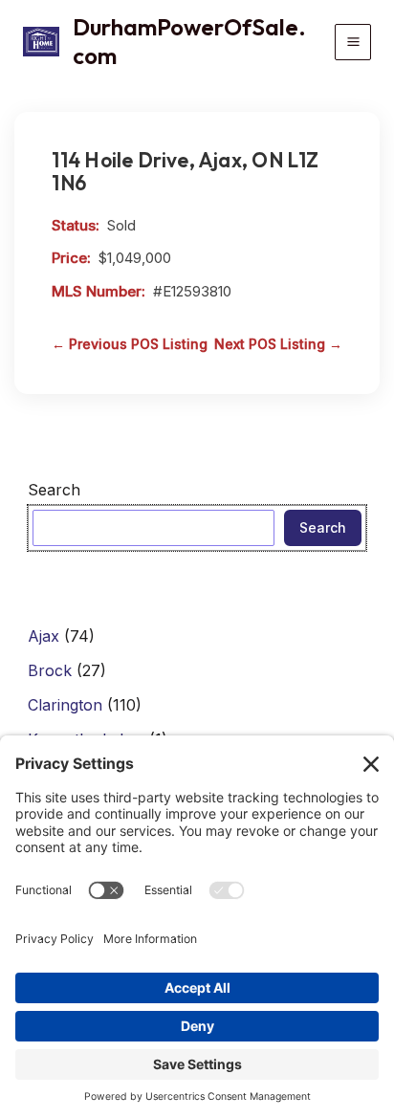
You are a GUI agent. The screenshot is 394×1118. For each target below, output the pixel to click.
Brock (50, 670)
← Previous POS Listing (130, 344)
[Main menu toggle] (353, 42)
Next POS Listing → (278, 344)
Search (54, 489)
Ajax (43, 636)
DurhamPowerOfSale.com (189, 41)
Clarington (65, 704)
